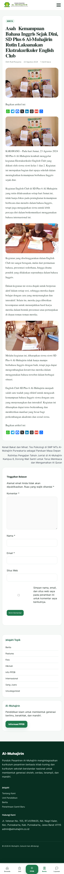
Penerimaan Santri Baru (13, 806)
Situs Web (12, 570)
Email (11, 553)
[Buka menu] (58, 5)
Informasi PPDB (16, 724)
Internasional (12, 678)
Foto (8, 659)
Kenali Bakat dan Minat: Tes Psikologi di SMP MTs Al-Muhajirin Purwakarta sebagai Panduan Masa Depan (32, 449)
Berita (10, 21)
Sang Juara (11, 684)
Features (10, 653)
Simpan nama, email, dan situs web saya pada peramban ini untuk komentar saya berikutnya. (45, 594)
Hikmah (9, 666)
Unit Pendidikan (9, 798)
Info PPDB (10, 672)
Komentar (13, 493)
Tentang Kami (8, 793)
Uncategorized (13, 691)
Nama (11, 535)
